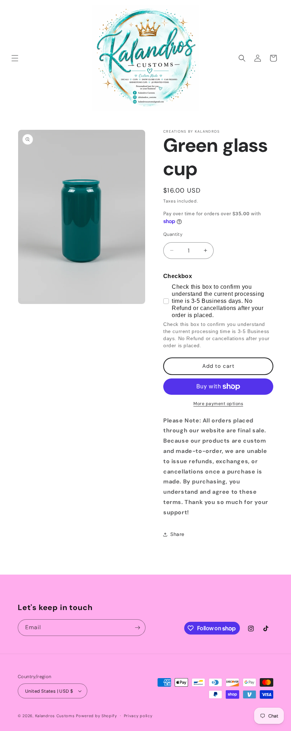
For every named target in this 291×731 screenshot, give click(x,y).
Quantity (172, 234)
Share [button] (177, 534)
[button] (15, 58)
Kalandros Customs (55, 715)
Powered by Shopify (96, 715)
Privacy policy (138, 715)
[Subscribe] (137, 627)
